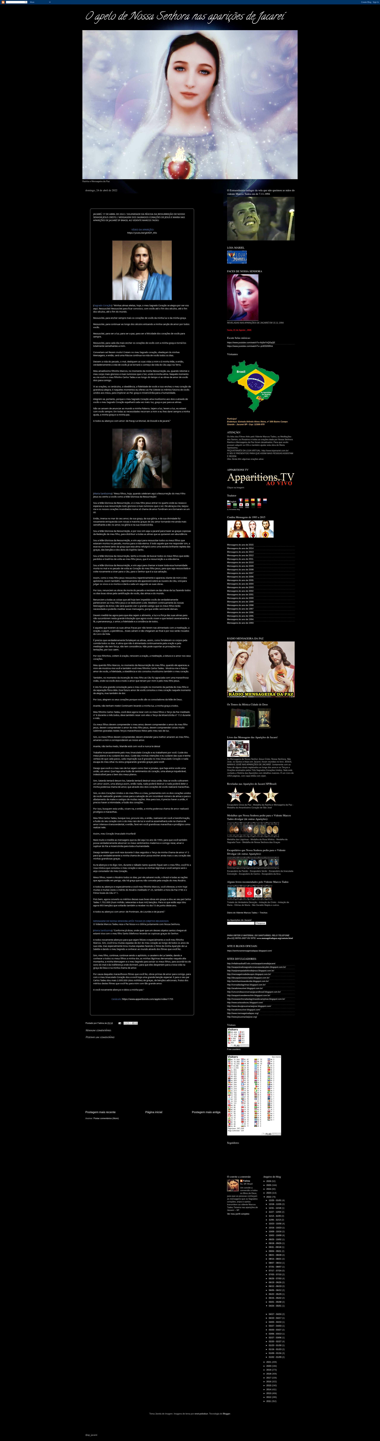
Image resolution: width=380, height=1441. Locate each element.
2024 (269, 1189)
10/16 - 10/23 (275, 1228)
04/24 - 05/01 (275, 1306)
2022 (269, 1197)
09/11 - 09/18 (275, 1247)
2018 (269, 1374)
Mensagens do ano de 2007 (240, 573)
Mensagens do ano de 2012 (240, 555)
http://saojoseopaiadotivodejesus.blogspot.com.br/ (250, 971)
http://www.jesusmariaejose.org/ (242, 1017)
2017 (269, 1378)
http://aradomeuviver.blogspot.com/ (243, 1010)
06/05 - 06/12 (275, 1290)
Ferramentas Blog (234, 509)
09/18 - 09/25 (275, 1243)
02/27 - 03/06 (275, 1338)
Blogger (226, 1414)
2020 (269, 1366)
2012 (269, 1397)
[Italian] (260, 502)
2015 (269, 1385)
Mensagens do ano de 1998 (240, 605)
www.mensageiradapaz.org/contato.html (275, 938)
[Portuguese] (236, 506)
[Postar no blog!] (127, 1023)
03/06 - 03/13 (275, 1334)
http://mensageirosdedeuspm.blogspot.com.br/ (249, 974)
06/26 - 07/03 (275, 1278)
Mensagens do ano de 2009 (240, 566)
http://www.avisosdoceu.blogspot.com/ (245, 1002)
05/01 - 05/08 (275, 1302)
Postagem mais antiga (206, 1112)
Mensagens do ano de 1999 (240, 602)
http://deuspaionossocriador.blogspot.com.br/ (248, 978)
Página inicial (153, 1112)
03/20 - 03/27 (275, 1330)
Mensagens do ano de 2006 (240, 577)
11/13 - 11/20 (275, 1216)
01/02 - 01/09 (275, 1357)
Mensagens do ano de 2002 (240, 591)
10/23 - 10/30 (275, 1224)
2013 (269, 1393)
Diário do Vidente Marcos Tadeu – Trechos (247, 913)
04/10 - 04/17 (275, 1318)
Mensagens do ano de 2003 (240, 587)
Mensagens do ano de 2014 (240, 548)
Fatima (246, 1181)
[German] (247, 502)
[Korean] (248, 506)
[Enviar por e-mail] (125, 1023)
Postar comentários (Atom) (106, 1118)
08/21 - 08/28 (275, 1255)
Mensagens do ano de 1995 (240, 616)
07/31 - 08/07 (275, 1267)
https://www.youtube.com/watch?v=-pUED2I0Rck (250, 346)
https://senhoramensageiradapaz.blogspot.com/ (249, 951)
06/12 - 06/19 (275, 1286)
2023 (269, 1193)
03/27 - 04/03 (275, 1326)
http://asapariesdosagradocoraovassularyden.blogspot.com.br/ (256, 967)
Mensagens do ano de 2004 (240, 584)
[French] (241, 502)
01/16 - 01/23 (275, 1349)
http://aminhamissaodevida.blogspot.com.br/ (248, 981)
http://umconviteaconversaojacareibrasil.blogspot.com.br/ (254, 992)
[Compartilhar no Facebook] (133, 1023)
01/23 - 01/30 (275, 1345)
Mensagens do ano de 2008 (240, 569)
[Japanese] (242, 506)
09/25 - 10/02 (275, 1239)
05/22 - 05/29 (275, 1294)
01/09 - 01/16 (275, 1353)
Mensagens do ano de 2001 (240, 594)
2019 (269, 1370)
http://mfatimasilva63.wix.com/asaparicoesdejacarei (251, 963)
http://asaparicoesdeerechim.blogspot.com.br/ (248, 995)
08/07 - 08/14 (275, 1263)
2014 (269, 1389)
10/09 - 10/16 (275, 1231)
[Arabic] (254, 506)
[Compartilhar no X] (130, 1023)
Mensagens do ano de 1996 (240, 612)
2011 (268, 1401)
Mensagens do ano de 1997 (240, 609)
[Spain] (253, 502)
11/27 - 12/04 (275, 1212)
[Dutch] (266, 502)
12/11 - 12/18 (275, 1208)
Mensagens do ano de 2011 (240, 559)
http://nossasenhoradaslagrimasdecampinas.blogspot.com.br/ (256, 999)
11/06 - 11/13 (275, 1220)
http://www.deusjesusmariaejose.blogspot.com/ (249, 1006)
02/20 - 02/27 (275, 1341)
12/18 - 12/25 (275, 1204)
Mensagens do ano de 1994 (240, 619)
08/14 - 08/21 (275, 1259)
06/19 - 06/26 (275, 1282)
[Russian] (230, 506)
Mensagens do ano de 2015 (240, 545)
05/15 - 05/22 (275, 1298)
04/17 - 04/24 (275, 1314)
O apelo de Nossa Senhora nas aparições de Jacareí (184, 17)
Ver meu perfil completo (238, 1214)
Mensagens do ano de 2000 (240, 598)
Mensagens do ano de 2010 (240, 562)
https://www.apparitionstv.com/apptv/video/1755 (147, 998)
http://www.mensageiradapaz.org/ (243, 1013)
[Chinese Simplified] (260, 506)
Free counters (233, 1049)
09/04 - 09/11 (275, 1251)
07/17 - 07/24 (275, 1271)
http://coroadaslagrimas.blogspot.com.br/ (246, 985)
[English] (232, 502)
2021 (269, 1362)
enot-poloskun (201, 1414)
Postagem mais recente (100, 1112)
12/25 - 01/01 (275, 1200)
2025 (269, 1185)
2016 (269, 1382)
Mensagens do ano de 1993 (240, 623)
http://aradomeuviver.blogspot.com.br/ (245, 988)
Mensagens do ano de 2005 (240, 580)
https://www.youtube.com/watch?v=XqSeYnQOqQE (251, 342)
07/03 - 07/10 (275, 1274)
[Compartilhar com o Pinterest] (136, 1023)
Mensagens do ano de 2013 (240, 552)
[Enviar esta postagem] (119, 1023)
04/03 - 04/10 (275, 1322)
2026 (269, 1181)
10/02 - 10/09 (275, 1235)
